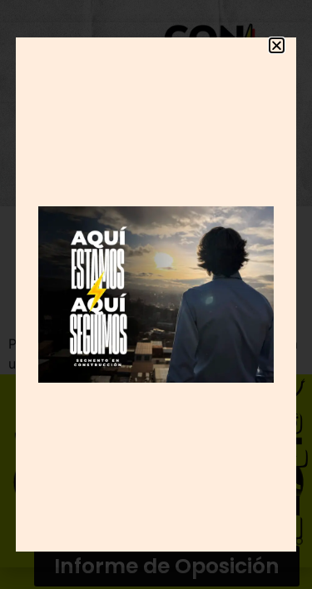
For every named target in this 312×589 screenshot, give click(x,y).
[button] (276, 45)
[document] (156, 294)
